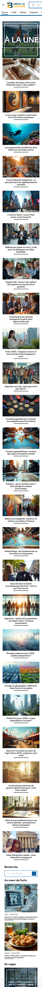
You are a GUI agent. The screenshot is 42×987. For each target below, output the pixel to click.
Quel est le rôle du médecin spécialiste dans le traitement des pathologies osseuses (21, 918)
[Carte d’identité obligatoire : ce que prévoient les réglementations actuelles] (21, 167)
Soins (6, 914)
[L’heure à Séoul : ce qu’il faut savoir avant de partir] (21, 201)
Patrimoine (19, 978)
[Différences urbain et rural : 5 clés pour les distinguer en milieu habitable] (21, 234)
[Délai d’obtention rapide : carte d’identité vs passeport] (21, 842)
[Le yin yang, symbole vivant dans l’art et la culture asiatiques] (21, 102)
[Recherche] (33, 5)
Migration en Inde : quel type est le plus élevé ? (21, 387)
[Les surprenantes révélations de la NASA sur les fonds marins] (21, 134)
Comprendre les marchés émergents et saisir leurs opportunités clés (21, 319)
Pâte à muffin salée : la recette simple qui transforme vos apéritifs (20, 957)
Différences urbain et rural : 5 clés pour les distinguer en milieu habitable (21, 249)
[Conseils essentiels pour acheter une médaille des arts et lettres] (21, 406)
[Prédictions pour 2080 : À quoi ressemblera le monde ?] (21, 705)
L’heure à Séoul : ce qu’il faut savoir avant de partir (21, 215)
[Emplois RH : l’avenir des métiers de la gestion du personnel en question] (21, 269)
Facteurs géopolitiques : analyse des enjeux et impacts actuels (21, 452)
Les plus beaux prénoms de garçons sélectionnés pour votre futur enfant (21, 787)
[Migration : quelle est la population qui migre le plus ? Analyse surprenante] (21, 605)
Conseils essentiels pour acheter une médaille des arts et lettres (21, 420)
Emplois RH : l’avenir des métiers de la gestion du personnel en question (21, 284)
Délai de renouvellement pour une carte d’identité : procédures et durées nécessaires (21, 822)
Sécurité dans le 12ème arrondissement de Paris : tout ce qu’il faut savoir (21, 586)
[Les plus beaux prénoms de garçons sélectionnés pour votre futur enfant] (21, 772)
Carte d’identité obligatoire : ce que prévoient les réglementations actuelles (21, 182)
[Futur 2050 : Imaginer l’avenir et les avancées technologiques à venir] (21, 338)
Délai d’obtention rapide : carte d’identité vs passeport (21, 856)
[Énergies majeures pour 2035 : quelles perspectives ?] (21, 640)
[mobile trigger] (4, 5)
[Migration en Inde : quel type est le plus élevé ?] (21, 373)
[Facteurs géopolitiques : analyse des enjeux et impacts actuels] (21, 438)
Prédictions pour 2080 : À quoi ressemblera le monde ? (20, 719)
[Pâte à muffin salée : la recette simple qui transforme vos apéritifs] (21, 936)
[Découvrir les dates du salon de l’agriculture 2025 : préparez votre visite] (21, 737)
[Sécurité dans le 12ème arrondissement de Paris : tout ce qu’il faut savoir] (21, 570)
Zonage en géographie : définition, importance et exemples (21, 686)
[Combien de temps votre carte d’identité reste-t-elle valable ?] (21, 69)
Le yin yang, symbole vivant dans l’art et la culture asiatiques (21, 116)
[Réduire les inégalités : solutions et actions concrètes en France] (21, 505)
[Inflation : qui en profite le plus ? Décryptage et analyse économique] (21, 471)
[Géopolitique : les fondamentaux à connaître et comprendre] (21, 538)
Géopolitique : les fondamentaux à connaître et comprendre (21, 552)
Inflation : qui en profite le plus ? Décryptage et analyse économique (21, 486)
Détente (7, 953)
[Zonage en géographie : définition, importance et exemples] (21, 672)
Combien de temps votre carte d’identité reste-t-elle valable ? (21, 83)
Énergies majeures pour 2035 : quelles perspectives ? (21, 654)
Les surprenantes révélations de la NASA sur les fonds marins (21, 148)
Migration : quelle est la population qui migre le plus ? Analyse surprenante (20, 620)
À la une (21, 39)
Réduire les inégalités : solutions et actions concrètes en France (21, 519)
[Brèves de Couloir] (16, 5)
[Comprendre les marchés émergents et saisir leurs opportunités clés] (21, 303)
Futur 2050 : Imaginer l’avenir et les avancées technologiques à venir (20, 354)
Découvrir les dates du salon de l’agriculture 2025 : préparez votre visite (21, 753)
